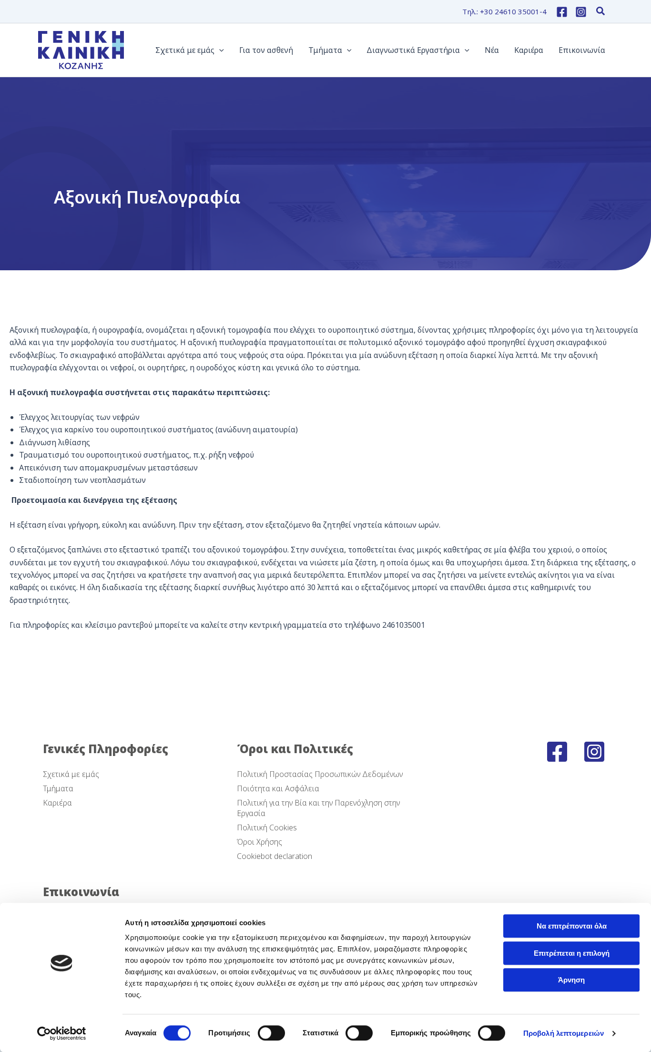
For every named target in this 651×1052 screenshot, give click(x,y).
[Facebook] (562, 12)
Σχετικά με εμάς (71, 774)
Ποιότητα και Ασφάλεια (278, 788)
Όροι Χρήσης (259, 842)
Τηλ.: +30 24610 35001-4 (504, 11)
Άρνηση (571, 980)
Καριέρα (57, 802)
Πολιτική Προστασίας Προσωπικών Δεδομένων (320, 774)
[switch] (271, 1033)
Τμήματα (58, 788)
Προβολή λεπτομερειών (563, 1033)
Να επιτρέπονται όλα (572, 926)
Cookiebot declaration (274, 856)
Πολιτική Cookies (267, 827)
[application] (219, 50)
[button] (601, 12)
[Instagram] (581, 12)
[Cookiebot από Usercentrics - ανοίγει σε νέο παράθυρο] (61, 1033)
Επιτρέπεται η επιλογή (572, 953)
